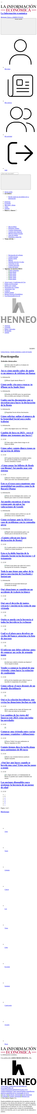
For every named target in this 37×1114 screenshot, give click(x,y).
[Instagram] (26, 1095)
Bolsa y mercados (10, 329)
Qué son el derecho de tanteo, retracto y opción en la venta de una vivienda (18, 605)
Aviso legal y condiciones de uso (10, 1086)
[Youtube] (14, 1096)
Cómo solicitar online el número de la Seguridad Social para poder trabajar (18, 419)
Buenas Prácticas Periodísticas (14, 294)
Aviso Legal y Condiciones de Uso (15, 282)
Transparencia (9, 1089)
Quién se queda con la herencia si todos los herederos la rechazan (17, 620)
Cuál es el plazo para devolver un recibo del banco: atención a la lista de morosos (18, 636)
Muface (10, 260)
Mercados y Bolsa (10, 205)
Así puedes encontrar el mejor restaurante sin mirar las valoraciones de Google (15, 504)
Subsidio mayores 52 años (16, 262)
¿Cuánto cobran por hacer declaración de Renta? (13, 538)
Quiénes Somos (9, 292)
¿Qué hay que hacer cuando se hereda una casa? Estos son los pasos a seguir (18, 765)
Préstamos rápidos (13, 228)
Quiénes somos (25, 1091)
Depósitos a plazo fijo (14, 237)
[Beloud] (24, 1096)
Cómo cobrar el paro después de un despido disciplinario (18, 687)
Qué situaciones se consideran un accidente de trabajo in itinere (17, 590)
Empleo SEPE (12, 258)
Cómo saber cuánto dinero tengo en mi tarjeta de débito (18, 449)
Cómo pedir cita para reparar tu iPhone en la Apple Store (16, 385)
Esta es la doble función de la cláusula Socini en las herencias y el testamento (18, 556)
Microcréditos (12, 227)
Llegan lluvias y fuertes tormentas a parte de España (16, 352)
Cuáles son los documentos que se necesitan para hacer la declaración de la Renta (18, 402)
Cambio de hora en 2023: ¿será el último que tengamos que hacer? (17, 433)
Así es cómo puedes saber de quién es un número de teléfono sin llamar (18, 371)
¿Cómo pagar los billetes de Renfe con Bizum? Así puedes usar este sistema (17, 468)
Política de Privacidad (11, 284)
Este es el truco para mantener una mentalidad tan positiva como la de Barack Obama (18, 486)
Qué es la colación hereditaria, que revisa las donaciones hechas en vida (18, 700)
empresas (7, 326)
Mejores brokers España (15, 233)
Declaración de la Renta (15, 255)
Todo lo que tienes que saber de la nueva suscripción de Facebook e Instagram (17, 574)
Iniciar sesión (8, 192)
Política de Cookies (10, 285)
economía (7, 327)
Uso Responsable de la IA (12, 296)
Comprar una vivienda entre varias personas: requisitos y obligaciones (18, 732)
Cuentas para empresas (15, 232)
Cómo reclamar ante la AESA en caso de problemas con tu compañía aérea (18, 522)
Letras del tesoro (13, 267)
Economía (8, 203)
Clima (6, 207)
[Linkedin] (4, 1096)
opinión (7, 332)
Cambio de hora (13, 257)
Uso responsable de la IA (21, 1093)
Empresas (7, 202)
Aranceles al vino (13, 263)
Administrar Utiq (10, 289)
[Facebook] (14, 1095)
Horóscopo (5, 812)
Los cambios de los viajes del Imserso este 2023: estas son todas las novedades (17, 717)
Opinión (7, 208)
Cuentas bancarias (13, 265)
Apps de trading (13, 235)
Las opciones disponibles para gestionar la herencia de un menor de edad (17, 785)
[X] (4, 1095)
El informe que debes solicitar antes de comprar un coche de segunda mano (18, 652)
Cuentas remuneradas (14, 230)
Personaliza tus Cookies (12, 287)
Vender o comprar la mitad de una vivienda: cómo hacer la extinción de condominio (17, 670)
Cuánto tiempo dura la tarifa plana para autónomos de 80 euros (18, 748)
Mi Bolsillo (8, 331)
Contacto (7, 291)
